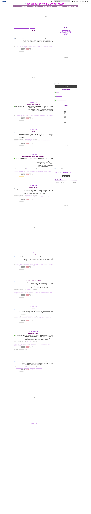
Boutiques (35, 6)
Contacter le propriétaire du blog (63, 172)
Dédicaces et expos (72, 6)
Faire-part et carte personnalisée (66, 31)
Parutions (60, 6)
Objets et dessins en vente (65, 32)
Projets (65, 34)
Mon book (24, 6)
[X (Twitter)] (49, 1)
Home (15, 5)
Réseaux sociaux (47, 6)
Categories (32, 28)
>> (36, 423)
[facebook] (47, 1)
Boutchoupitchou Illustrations (21, 28)
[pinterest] (52, 1)
